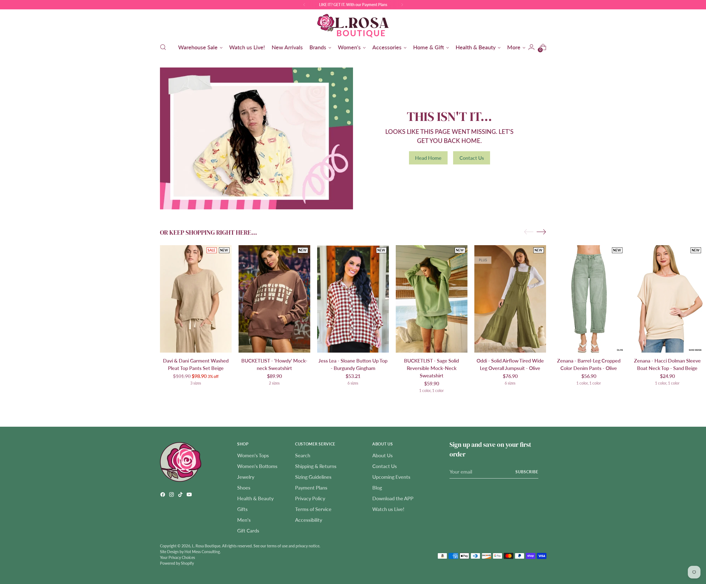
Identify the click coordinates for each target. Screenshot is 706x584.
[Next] (402, 4)
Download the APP (392, 498)
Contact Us (384, 466)
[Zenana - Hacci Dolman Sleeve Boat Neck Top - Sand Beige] (667, 299)
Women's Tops (253, 455)
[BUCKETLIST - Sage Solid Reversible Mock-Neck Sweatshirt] (431, 299)
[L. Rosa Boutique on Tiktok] (181, 495)
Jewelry (245, 477)
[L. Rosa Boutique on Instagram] (172, 495)
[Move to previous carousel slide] (528, 232)
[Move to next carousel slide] (541, 231)
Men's (244, 520)
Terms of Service (313, 509)
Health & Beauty (255, 498)
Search (302, 455)
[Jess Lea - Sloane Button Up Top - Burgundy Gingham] (353, 299)
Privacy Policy (310, 498)
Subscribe (526, 471)
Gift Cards (248, 531)
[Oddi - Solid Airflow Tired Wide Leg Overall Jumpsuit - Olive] (510, 299)
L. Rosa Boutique (206, 546)
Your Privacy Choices (177, 557)
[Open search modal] (163, 47)
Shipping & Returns (315, 466)
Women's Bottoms (257, 466)
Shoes (243, 488)
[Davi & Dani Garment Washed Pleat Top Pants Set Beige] (196, 299)
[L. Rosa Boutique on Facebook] (163, 495)
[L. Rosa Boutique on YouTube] (189, 495)
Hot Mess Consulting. (202, 551)
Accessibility (308, 520)
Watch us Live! (388, 509)
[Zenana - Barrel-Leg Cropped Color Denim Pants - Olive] (589, 299)
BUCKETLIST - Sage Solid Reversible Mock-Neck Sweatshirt (431, 368)
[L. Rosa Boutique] (353, 25)
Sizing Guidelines (313, 477)
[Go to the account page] (531, 47)
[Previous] (304, 4)
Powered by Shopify (177, 563)
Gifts (242, 509)
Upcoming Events (391, 477)
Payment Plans (311, 488)
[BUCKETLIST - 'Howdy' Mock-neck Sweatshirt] (274, 299)
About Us (382, 455)
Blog (377, 488)
